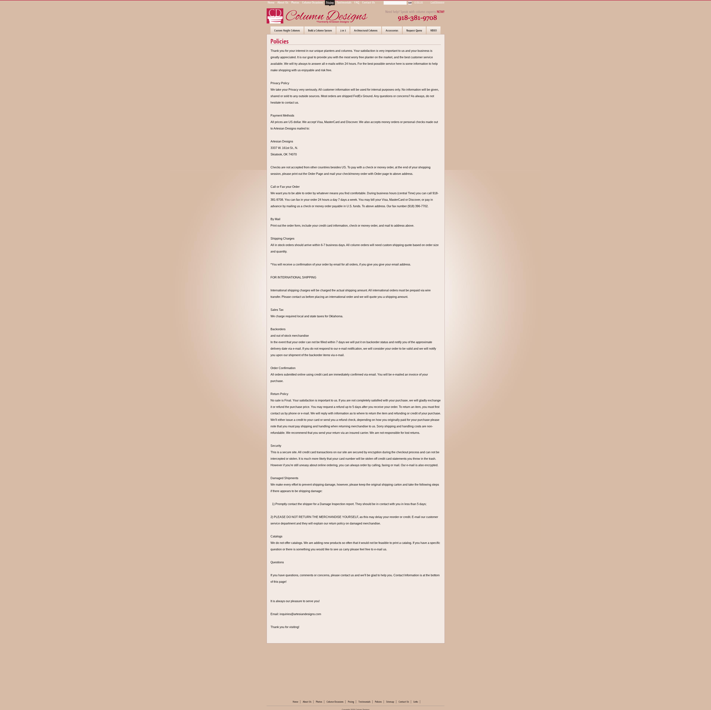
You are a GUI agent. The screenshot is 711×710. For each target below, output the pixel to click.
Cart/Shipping (437, 2)
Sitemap (390, 701)
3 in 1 (343, 30)
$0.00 (420, 2)
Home (295, 701)
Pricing (351, 701)
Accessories (392, 30)
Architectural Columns (366, 30)
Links (415, 701)
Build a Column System (320, 30)
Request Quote (414, 30)
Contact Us (404, 701)
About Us (307, 701)
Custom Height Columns (287, 30)
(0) (415, 2)
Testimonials (364, 701)
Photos (319, 701)
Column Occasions (335, 701)
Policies (378, 701)
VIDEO (433, 30)
